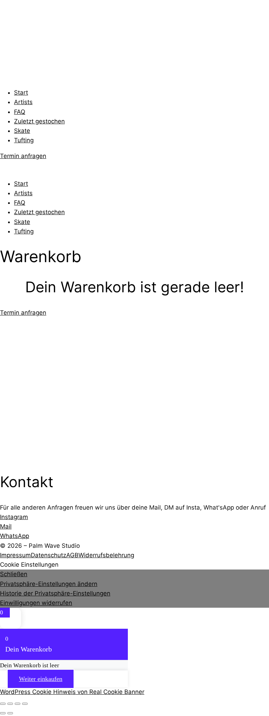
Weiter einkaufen (40, 678)
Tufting (24, 140)
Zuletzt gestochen (39, 121)
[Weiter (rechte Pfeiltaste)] (10, 713)
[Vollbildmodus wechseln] (10, 704)
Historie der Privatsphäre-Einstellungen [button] (55, 593)
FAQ (19, 111)
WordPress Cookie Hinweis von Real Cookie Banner (72, 691)
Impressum (15, 555)
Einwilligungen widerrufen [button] (36, 602)
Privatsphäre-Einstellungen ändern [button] (48, 583)
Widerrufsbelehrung (106, 555)
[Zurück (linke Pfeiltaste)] (3, 713)
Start (21, 92)
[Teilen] (17, 704)
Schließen (13, 574)
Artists (23, 101)
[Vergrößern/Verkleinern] (3, 704)
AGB (72, 555)
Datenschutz (48, 555)
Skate (22, 130)
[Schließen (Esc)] (25, 704)
